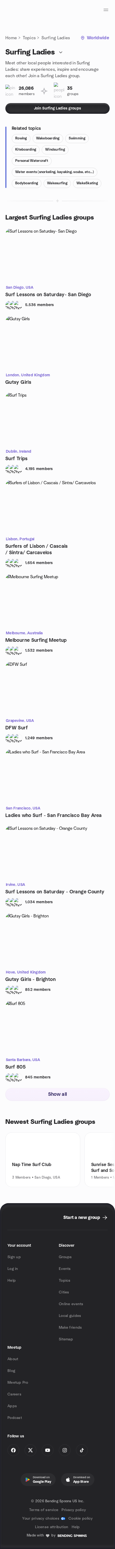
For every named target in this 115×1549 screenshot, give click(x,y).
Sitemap (66, 1339)
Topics (29, 38)
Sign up (14, 1257)
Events (65, 1269)
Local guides (70, 1316)
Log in (12, 1269)
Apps (12, 1406)
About (12, 1359)
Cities (64, 1292)
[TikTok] (82, 1450)
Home (11, 38)
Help (11, 1280)
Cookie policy (80, 1518)
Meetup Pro (17, 1382)
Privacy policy (74, 1510)
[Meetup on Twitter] (30, 1450)
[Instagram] (65, 1450)
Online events (71, 1304)
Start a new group (81, 1217)
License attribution (51, 1527)
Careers (14, 1394)
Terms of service (43, 1510)
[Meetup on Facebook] (13, 1450)
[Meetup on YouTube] (47, 1450)
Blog (11, 1371)
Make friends (70, 1327)
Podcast (14, 1418)
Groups (65, 1257)
